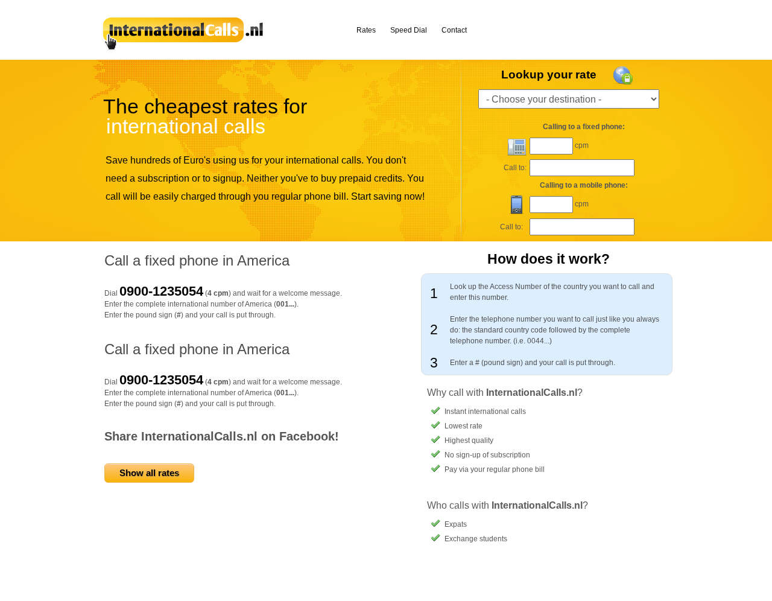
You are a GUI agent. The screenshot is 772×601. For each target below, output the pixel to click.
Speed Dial (408, 30)
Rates (366, 30)
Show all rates (149, 473)
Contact (454, 30)
